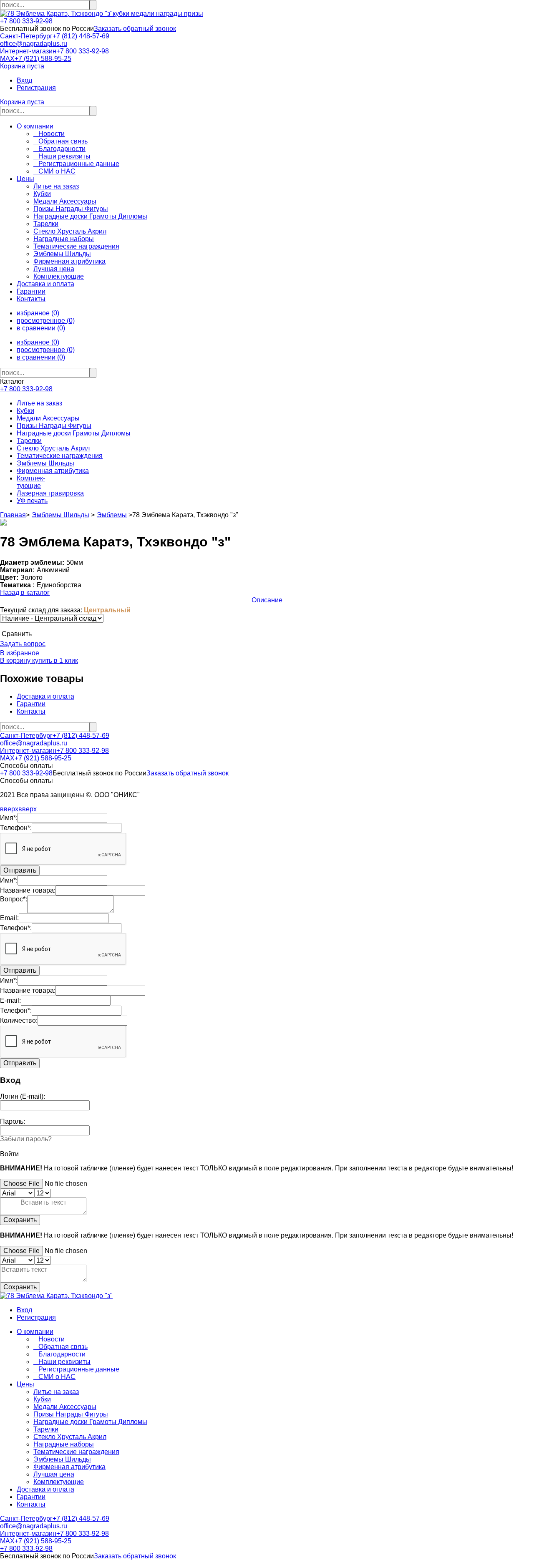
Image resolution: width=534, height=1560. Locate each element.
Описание (267, 600)
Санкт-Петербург (26, 36)
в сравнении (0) (41, 328)
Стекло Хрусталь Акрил (53, 448)
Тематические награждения (60, 455)
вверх (9, 809)
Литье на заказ (39, 403)
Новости (49, 133)
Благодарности (59, 148)
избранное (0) (38, 313)
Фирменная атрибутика (53, 470)
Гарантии (31, 291)
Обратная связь (60, 141)
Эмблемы (112, 514)
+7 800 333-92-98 (26, 21)
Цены (25, 178)
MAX (7, 58)
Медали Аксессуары (48, 418)
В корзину (15, 660)
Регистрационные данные (76, 163)
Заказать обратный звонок (135, 28)
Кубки (25, 410)
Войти (9, 1153)
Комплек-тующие (31, 482)
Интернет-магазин (28, 51)
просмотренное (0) (46, 320)
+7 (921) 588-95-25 (43, 58)
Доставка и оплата (45, 283)
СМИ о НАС (54, 171)
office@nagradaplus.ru (33, 43)
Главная (13, 514)
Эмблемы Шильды (45, 463)
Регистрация (36, 87)
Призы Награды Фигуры (54, 425)
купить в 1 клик (54, 660)
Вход (24, 80)
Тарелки (29, 440)
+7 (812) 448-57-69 (81, 36)
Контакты (31, 298)
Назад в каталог (25, 592)
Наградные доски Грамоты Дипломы (74, 433)
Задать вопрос (22, 643)
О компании (35, 126)
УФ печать (32, 500)
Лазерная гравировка (50, 493)
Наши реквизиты (62, 156)
